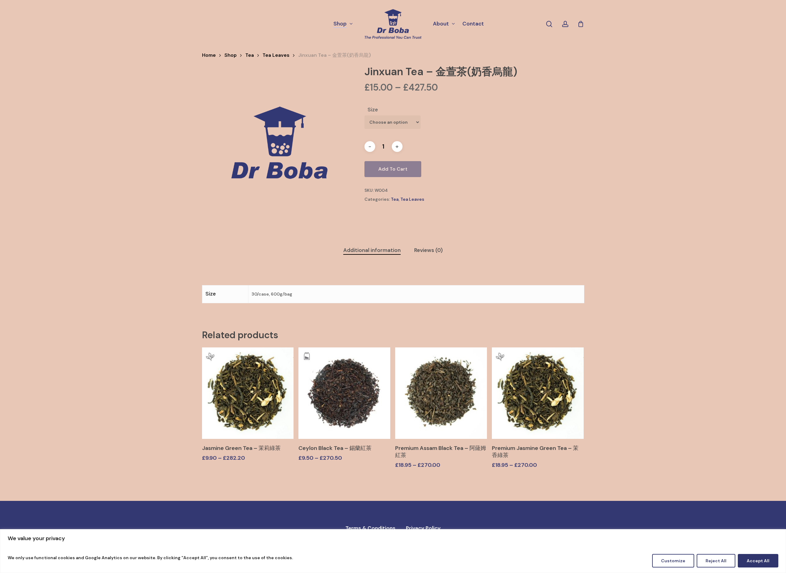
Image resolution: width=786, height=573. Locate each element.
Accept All (758, 560)
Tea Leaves (276, 55)
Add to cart (392, 169)
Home (209, 55)
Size (373, 109)
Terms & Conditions (370, 528)
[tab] (372, 250)
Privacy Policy (423, 528)
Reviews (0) (428, 250)
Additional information (372, 250)
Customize (673, 560)
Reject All (716, 560)
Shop (230, 55)
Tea (249, 55)
